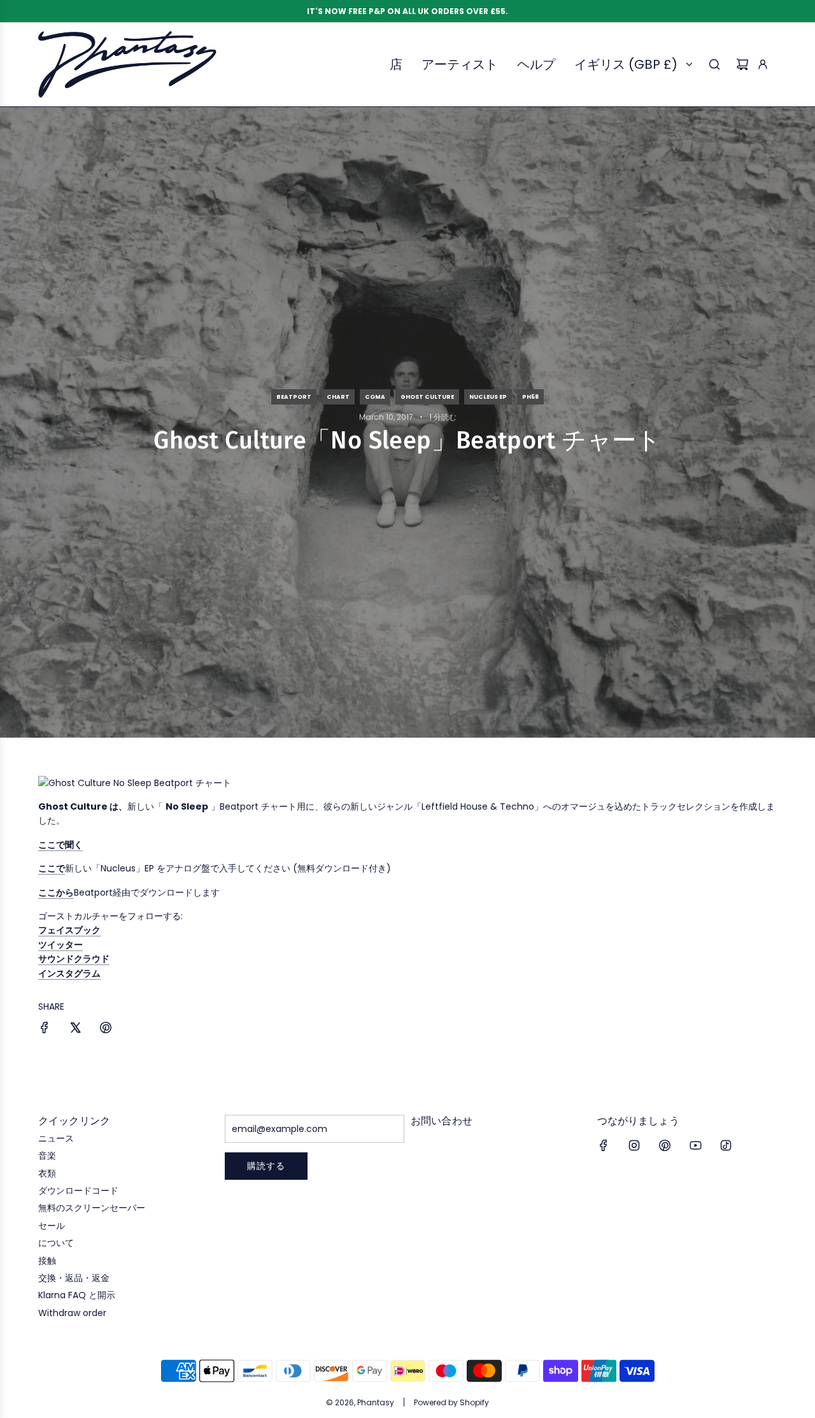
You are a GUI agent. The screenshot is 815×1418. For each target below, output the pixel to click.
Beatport (293, 397)
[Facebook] (604, 1145)
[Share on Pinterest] (106, 1029)
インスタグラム (69, 973)
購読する (266, 1165)
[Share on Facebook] (45, 1029)
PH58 (530, 397)
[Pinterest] (665, 1145)
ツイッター (60, 944)
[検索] (714, 64)
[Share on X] (75, 1029)
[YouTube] (695, 1145)
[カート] (742, 64)
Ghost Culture (427, 397)
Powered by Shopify (451, 1402)
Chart (338, 397)
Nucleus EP (488, 397)
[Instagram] (634, 1145)
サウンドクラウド (74, 958)
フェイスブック (69, 930)
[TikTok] (726, 1145)
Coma (375, 397)
